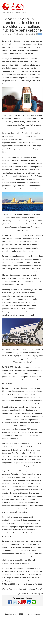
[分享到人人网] (29, 602)
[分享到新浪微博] (20, 602)
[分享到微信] (34, 602)
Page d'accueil (8, 12)
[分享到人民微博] (24, 602)
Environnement (21, 12)
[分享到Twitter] (15, 602)
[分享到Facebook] (10, 602)
